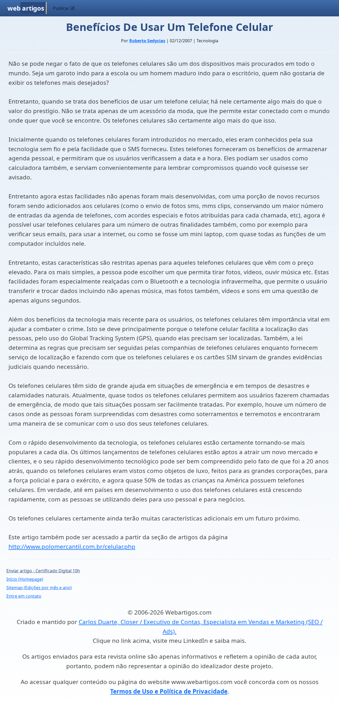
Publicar (61, 8)
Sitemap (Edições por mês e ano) (39, 588)
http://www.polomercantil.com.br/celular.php (71, 546)
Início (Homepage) (24, 579)
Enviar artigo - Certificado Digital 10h (43, 571)
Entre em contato (23, 596)
